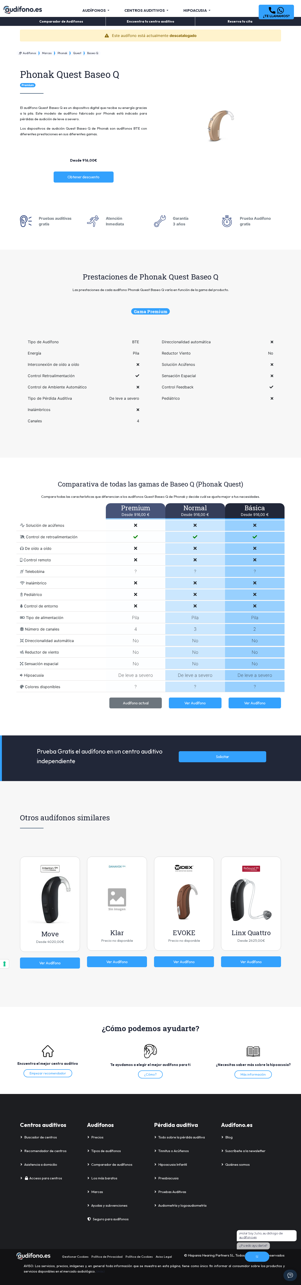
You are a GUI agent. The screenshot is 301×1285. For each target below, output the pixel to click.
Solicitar (222, 756)
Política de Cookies (139, 1256)
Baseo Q (92, 53)
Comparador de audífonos (111, 1164)
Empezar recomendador (48, 1073)
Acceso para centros (45, 1178)
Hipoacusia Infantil (172, 1164)
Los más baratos (104, 1178)
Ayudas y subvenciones (109, 1205)
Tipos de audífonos (106, 1151)
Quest (77, 53)
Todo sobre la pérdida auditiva (181, 1137)
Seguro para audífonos (111, 1219)
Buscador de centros (40, 1137)
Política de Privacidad (107, 1256)
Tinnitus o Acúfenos (173, 1151)
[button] (276, 12)
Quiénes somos (237, 1164)
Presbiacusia (168, 1178)
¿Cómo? (150, 1074)
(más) (100, 1271)
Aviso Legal (164, 1256)
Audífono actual (136, 703)
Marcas (47, 53)
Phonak (62, 53)
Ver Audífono (195, 703)
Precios (97, 1137)
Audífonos (29, 53)
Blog (229, 1137)
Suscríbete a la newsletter (245, 1151)
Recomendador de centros (45, 1151)
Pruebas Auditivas (172, 1191)
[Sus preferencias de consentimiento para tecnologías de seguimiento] (4, 963)
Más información (253, 1074)
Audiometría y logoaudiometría (182, 1205)
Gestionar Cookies (75, 1256)
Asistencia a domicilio (40, 1164)
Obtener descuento (83, 177)
